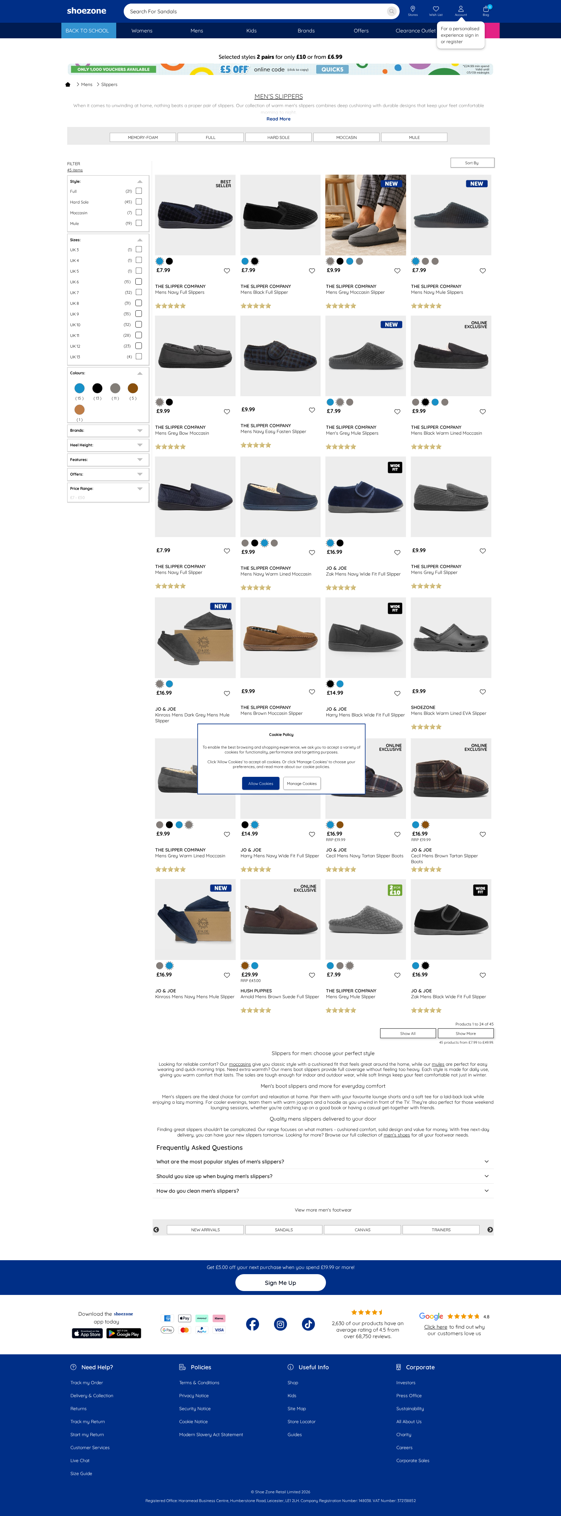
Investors (406, 1383)
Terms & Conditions (199, 1383)
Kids (292, 1395)
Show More (466, 1033)
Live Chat (80, 1460)
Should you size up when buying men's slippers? (214, 1176)
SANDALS (284, 1229)
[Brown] (340, 824)
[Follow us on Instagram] (280, 1324)
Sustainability (410, 1408)
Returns (78, 1408)
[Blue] (245, 261)
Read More (279, 119)
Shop (293, 1383)
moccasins (240, 1064)
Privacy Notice (194, 1395)
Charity (403, 1434)
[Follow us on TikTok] (308, 1324)
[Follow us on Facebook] (252, 1324)
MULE (414, 137)
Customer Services (90, 1447)
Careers (404, 1447)
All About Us (409, 1421)
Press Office (409, 1395)
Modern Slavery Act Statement (211, 1434)
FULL (211, 137)
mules (438, 1064)
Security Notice (195, 1408)
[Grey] (115, 388)
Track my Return (87, 1421)
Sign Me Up (280, 1282)
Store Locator (302, 1421)
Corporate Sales (413, 1460)
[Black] (97, 388)
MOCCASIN (346, 137)
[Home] (67, 84)
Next (490, 1230)
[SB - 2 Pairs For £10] (280, 57)
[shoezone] (87, 11)
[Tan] (79, 410)
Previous (156, 1230)
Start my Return (87, 1434)
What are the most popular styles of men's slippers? (220, 1161)
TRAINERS (441, 1229)
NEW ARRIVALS (205, 1229)
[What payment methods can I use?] (193, 1324)
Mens (87, 84)
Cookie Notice (193, 1421)
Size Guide (81, 1473)
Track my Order (86, 1383)
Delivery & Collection (91, 1395)
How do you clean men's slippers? (197, 1190)
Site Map (297, 1408)
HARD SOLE (279, 137)
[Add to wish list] (226, 271)
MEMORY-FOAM (143, 137)
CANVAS (362, 1229)
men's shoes (397, 1135)
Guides (295, 1434)
